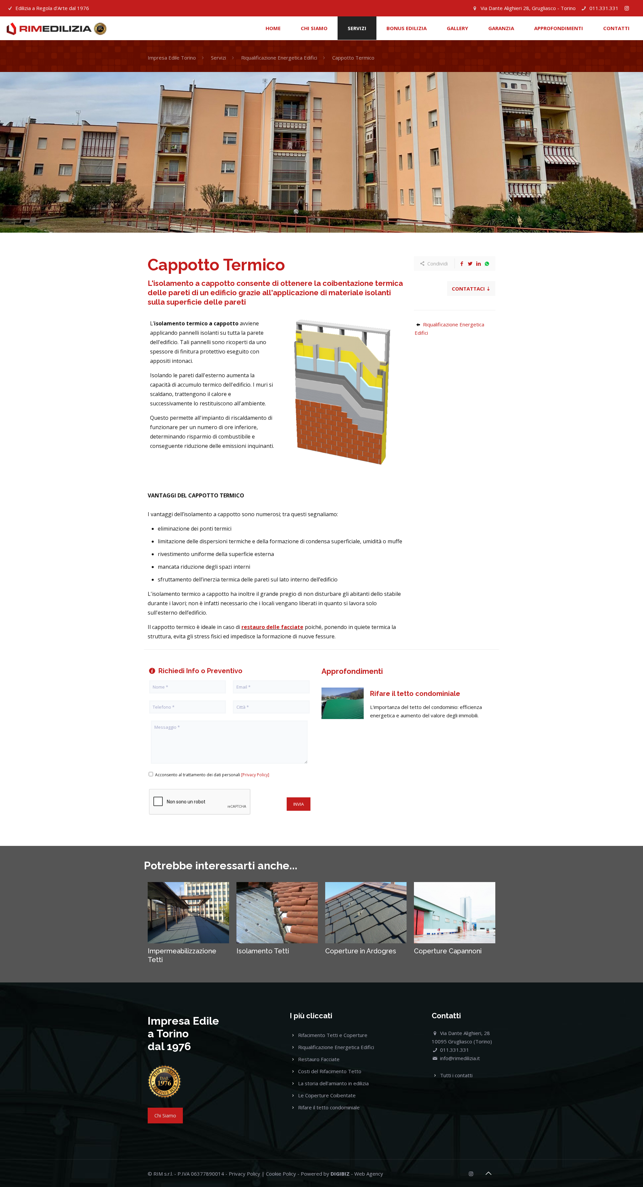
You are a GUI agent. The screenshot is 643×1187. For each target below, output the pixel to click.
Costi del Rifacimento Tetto (329, 1071)
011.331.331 (604, 8)
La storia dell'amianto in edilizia (333, 1083)
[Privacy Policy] (255, 775)
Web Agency (368, 1173)
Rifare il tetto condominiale (329, 1107)
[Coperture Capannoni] (455, 912)
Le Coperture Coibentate (327, 1095)
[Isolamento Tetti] (277, 912)
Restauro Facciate (319, 1059)
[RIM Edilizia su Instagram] (626, 8)
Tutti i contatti (456, 1075)
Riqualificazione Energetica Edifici (279, 57)
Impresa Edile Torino (172, 57)
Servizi (218, 57)
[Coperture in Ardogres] (366, 912)
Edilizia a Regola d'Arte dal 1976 (52, 8)
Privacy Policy (244, 1173)
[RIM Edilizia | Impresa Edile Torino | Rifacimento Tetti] (57, 28)
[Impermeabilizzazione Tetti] (188, 912)
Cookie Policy (281, 1173)
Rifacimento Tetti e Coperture (332, 1035)
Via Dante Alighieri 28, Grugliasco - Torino (528, 8)
